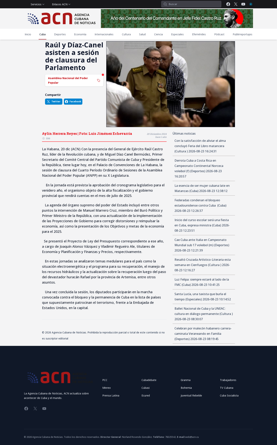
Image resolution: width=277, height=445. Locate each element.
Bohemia (186, 387)
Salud (142, 34)
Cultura (126, 34)
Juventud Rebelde (191, 395)
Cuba (42, 34)
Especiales (177, 34)
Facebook (75, 101)
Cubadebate (149, 380)
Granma (186, 380)
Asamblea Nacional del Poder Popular (68, 80)
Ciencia (158, 34)
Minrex (106, 387)
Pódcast (219, 34)
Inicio (28, 34)
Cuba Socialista (229, 395)
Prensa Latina (110, 395)
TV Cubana (226, 387)
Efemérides (199, 34)
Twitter (55, 101)
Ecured (146, 395)
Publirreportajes (242, 34)
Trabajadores (228, 380)
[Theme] (251, 4)
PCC (104, 380)
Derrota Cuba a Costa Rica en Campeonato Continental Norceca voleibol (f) (198, 165)
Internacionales (104, 34)
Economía (80, 34)
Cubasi (146, 387)
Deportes (60, 34)
